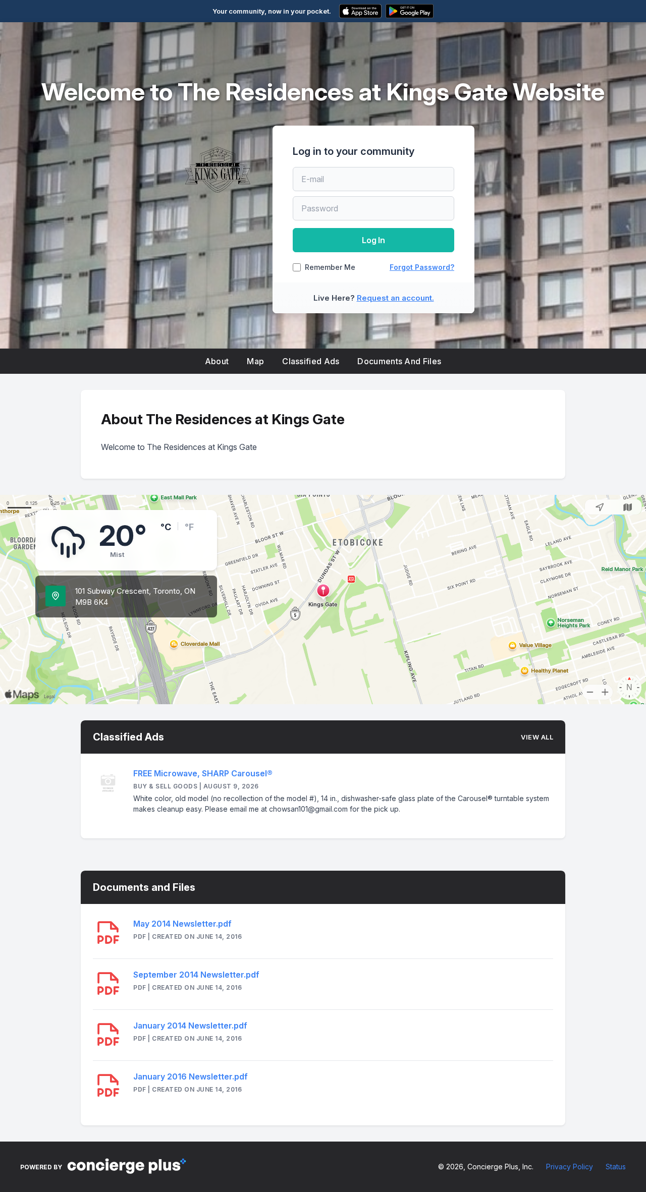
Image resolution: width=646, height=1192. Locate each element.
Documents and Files (399, 361)
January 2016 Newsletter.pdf (190, 1076)
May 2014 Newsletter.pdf (182, 924)
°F (189, 527)
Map (255, 361)
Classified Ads (310, 361)
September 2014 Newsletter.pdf (196, 975)
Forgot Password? (422, 267)
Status (616, 1166)
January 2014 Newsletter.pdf (190, 1025)
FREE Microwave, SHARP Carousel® (203, 773)
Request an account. (395, 298)
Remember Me (330, 267)
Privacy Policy (569, 1166)
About (217, 361)
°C (165, 527)
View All (537, 737)
